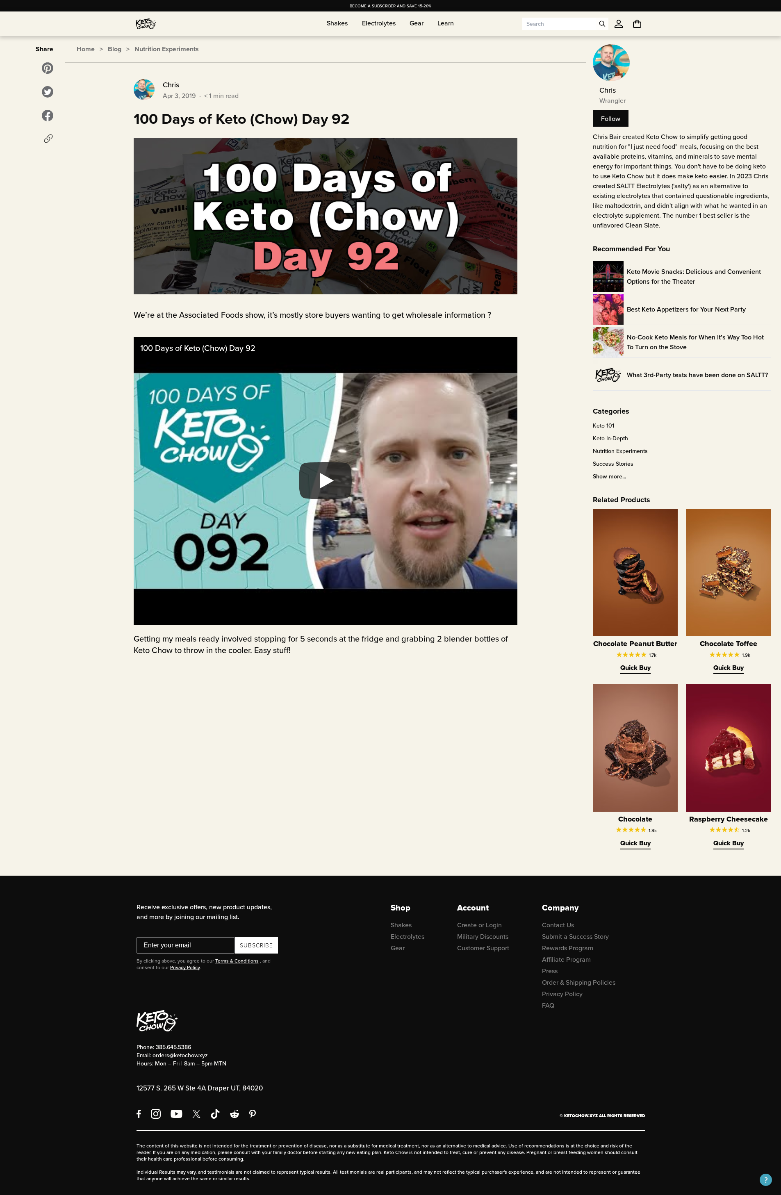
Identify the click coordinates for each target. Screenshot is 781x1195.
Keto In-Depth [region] (610, 438)
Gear (398, 947)
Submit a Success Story (575, 936)
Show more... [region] (609, 476)
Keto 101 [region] (603, 425)
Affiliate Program (566, 959)
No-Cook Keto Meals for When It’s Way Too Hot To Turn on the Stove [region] (695, 342)
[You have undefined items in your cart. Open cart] (637, 23)
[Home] (146, 23)
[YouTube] (176, 1114)
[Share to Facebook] (47, 115)
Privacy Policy (185, 967)
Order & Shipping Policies (578, 982)
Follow (610, 118)
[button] (766, 1180)
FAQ (548, 1005)
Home (86, 49)
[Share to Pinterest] (47, 68)
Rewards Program (567, 947)
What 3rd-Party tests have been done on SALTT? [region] (697, 375)
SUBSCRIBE (256, 945)
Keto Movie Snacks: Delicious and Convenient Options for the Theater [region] (694, 276)
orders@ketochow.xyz (180, 1055)
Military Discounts (482, 936)
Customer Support (483, 947)
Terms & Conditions (237, 960)
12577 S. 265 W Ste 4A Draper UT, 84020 (200, 1088)
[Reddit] (234, 1114)
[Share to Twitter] (47, 92)
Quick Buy (635, 667)
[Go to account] (618, 23)
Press (550, 970)
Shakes (401, 924)
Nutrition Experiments (166, 49)
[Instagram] (156, 1114)
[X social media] (196, 1114)
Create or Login (479, 924)
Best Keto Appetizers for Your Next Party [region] (686, 309)
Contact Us (558, 924)
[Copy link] (48, 138)
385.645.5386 (173, 1047)
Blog (114, 49)
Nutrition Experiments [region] (620, 451)
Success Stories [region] (613, 464)
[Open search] (602, 24)
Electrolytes (407, 936)
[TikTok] (215, 1114)
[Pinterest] (252, 1114)
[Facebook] (139, 1114)
